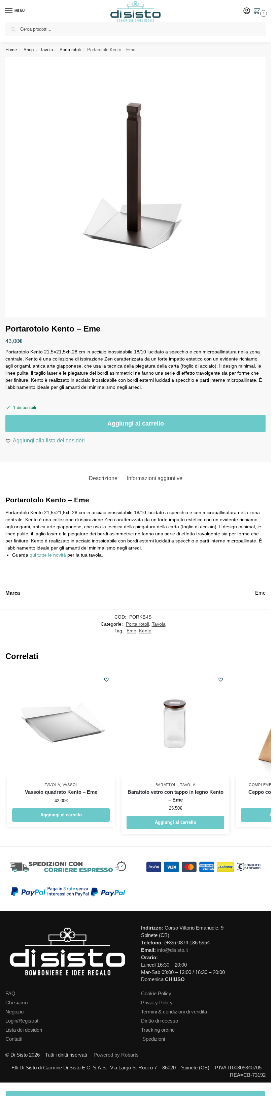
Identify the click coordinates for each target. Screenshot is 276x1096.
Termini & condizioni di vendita (174, 1011)
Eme (131, 630)
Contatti (13, 1039)
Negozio (14, 1011)
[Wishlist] (106, 680)
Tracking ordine (158, 1030)
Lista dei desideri (23, 1030)
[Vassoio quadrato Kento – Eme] (61, 723)
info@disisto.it (172, 950)
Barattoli (167, 785)
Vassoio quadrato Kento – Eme (61, 792)
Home (11, 49)
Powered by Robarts (116, 1055)
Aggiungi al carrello (135, 423)
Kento (145, 630)
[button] (258, 11)
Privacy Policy (157, 1002)
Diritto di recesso (159, 1021)
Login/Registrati (22, 1021)
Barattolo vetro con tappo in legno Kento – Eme (175, 796)
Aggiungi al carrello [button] (61, 814)
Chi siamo (16, 1002)
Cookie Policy (156, 993)
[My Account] (247, 11)
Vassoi (70, 785)
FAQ (10, 993)
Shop (29, 49)
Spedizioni (153, 1039)
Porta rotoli (70, 49)
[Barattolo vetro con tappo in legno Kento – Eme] (175, 723)
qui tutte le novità (48, 555)
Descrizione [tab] (103, 478)
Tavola (46, 49)
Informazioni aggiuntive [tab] (154, 478)
